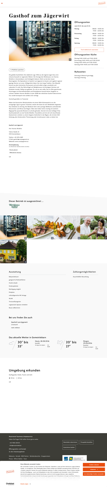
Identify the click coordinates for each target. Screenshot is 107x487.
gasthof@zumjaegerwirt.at (21, 139)
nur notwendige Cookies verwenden (94, 474)
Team (25, 459)
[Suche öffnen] (9, 3)
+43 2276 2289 (18, 137)
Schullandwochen (35, 456)
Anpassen (93, 469)
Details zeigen (24, 484)
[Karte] (5, 3)
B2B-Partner (25, 456)
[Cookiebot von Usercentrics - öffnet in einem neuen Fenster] (10, 484)
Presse (11, 459)
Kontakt (18, 456)
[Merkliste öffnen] (7, 3)
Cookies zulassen (94, 464)
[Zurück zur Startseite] (101, 3)
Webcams (12, 456)
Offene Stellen (18, 459)
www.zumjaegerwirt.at (21, 141)
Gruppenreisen (45, 456)
